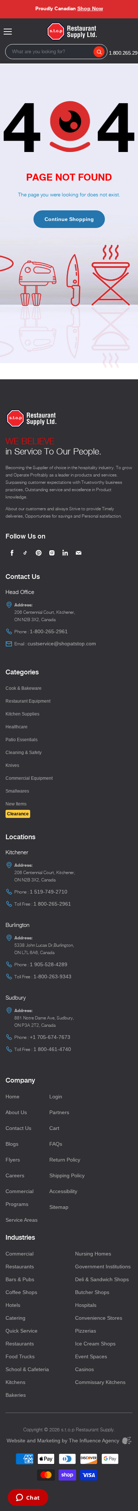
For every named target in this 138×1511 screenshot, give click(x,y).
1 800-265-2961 (52, 904)
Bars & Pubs (20, 1279)
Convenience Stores (98, 1318)
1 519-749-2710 (48, 892)
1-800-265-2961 (49, 631)
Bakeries (16, 1395)
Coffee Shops (21, 1292)
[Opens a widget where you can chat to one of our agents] (27, 1498)
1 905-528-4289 (48, 964)
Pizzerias (85, 1331)
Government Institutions (103, 1266)
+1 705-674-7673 (50, 1037)
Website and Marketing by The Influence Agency (64, 1440)
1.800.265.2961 (124, 53)
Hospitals (85, 1305)
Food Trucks (20, 1356)
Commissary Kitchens (100, 1382)
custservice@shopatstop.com (62, 643)
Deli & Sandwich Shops (102, 1279)
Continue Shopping (69, 219)
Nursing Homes (93, 1254)
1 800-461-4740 (52, 1049)
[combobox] (56, 51)
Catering (15, 1318)
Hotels (13, 1305)
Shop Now (90, 8)
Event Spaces (91, 1356)
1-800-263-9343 (52, 976)
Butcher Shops (92, 1292)
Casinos (84, 1369)
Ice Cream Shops (95, 1344)
